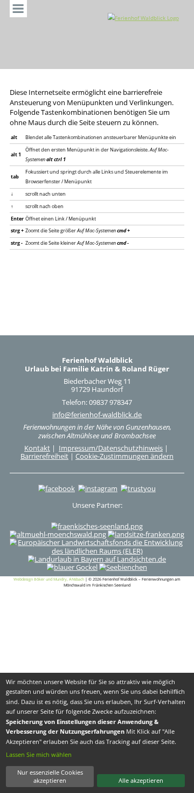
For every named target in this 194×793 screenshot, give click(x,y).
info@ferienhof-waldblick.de (97, 414)
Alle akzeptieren (141, 780)
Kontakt (37, 448)
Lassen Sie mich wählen (39, 754)
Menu (18, 8)
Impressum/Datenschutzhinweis (111, 448)
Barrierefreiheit (44, 456)
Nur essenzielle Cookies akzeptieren (50, 776)
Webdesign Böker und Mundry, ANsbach (48, 579)
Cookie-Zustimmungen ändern (124, 456)
